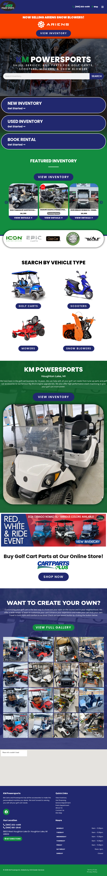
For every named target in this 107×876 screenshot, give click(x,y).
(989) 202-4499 (13, 824)
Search (97, 76)
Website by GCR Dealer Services (32, 870)
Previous (5, 202)
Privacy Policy (92, 872)
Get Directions (13, 839)
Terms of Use (92, 870)
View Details (32, 218)
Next (100, 202)
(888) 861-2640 (13, 827)
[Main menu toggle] (102, 7)
